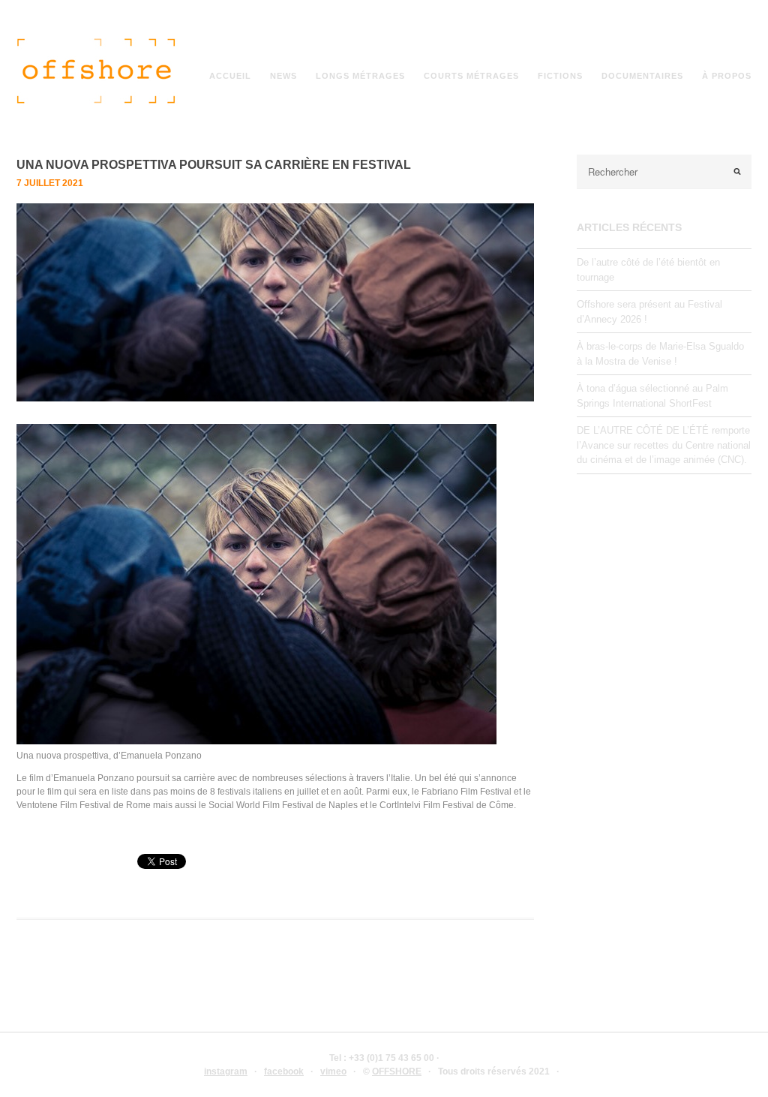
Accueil (230, 75)
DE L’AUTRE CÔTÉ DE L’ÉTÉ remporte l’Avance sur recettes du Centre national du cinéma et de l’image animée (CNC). (664, 445)
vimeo (333, 1071)
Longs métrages (360, 75)
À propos (727, 75)
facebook (284, 1071)
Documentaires (642, 75)
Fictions (560, 75)
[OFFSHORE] (102, 103)
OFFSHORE (397, 1071)
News (283, 75)
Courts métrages (471, 75)
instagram (226, 1071)
